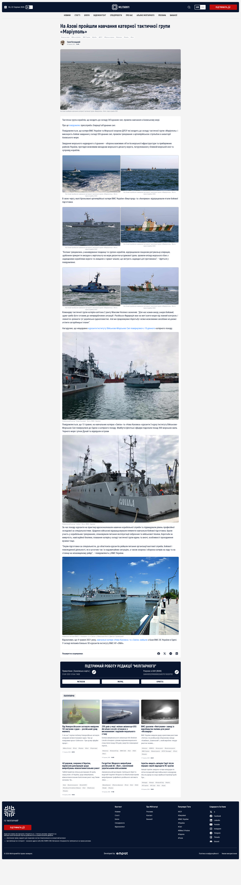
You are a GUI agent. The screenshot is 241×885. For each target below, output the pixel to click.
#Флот (132, 37)
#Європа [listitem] (181, 834)
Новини (67, 15)
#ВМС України (86, 37)
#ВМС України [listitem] (183, 819)
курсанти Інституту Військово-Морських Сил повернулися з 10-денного (121, 328)
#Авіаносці (105, 750)
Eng (202, 7)
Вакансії (173, 15)
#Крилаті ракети (155, 751)
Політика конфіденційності (209, 853)
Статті (77, 15)
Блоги (86, 15)
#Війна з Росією (67, 748)
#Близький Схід (114, 750)
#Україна (126, 37)
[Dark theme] (30, 7)
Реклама (162, 15)
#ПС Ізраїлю (145, 785)
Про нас (129, 15)
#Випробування (106, 785)
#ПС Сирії (152, 785)
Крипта (160, 681)
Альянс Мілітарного (145, 15)
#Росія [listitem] (180, 838)
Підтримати (221, 7)
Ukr (197, 7)
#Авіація (151, 782)
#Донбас (94, 37)
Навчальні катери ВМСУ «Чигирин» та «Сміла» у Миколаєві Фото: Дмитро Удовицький (93, 636)
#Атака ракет (159, 748)
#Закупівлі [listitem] (182, 815)
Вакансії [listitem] (149, 819)
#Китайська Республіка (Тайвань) (72, 788)
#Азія (64, 785)
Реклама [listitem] (149, 812)
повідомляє (74, 125)
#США (134, 750)
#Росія (75, 748)
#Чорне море (93, 748)
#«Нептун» (144, 748)
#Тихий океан (90, 788)
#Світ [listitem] (180, 827)
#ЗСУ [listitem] (180, 812)
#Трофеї (104, 788)
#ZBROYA (151, 748)
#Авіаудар (144, 782)
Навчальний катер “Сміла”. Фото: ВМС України (78, 524)
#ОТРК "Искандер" (166, 751)
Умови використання (229, 853)
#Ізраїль (168, 782)
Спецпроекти (116, 15)
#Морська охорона (109, 37)
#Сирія (163, 785)
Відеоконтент (100, 15)
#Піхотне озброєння (117, 785)
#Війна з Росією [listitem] (184, 830)
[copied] (94, 672)
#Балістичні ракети (170, 748)
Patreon (81, 681)
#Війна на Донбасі (76, 37)
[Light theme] (27, 7)
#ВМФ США (123, 750)
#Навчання (119, 37)
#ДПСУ (100, 37)
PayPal (121, 681)
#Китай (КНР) (83, 785)
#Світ (129, 750)
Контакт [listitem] (149, 815)
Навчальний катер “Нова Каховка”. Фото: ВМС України (81, 421)
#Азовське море (65, 37)
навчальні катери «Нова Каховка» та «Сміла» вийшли (122, 639)
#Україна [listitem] (181, 823)
